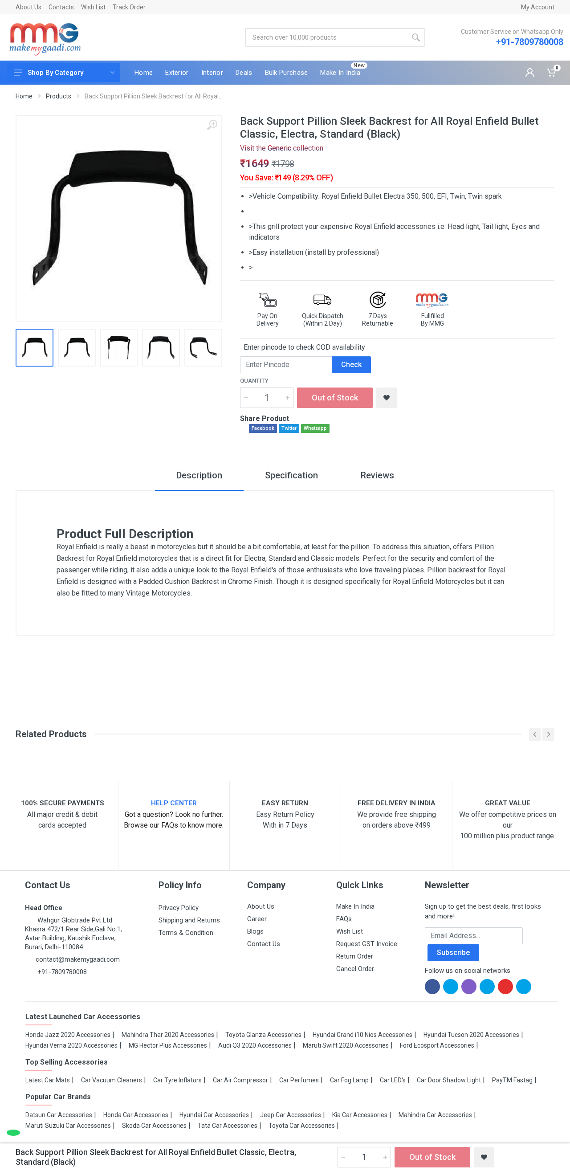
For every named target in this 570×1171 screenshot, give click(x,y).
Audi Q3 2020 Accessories (255, 1045)
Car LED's (393, 1080)
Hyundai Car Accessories (214, 1114)
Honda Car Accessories (135, 1114)
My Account (537, 7)
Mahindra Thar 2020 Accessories (168, 1034)
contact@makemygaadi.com (78, 959)
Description (199, 475)
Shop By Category (55, 73)
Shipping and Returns (189, 920)
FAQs (344, 919)
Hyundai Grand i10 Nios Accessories (362, 1034)
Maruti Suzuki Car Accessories (68, 1125)
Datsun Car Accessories (58, 1114)
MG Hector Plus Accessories (168, 1045)
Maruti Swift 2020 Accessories (346, 1045)
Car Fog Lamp (349, 1080)
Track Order (129, 7)
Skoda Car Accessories (154, 1125)
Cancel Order (355, 969)
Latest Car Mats (47, 1080)
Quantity (254, 380)
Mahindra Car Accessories (435, 1114)
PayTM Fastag (512, 1080)
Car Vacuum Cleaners (111, 1080)
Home (24, 96)
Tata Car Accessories (227, 1125)
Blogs (255, 931)
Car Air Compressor (240, 1080)
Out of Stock (335, 397)
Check (351, 364)
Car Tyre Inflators (177, 1080)
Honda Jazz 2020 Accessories (67, 1034)
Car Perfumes (299, 1080)
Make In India (355, 906)
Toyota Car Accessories (302, 1125)
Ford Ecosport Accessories (437, 1045)
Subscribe (453, 952)
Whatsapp (315, 428)
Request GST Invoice (366, 944)
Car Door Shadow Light (449, 1080)
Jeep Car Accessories (290, 1114)
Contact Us (263, 944)
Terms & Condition (186, 933)
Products (58, 96)
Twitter (289, 428)
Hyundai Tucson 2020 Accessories (471, 1034)
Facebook (263, 428)
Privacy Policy (179, 908)
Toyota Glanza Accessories (263, 1034)
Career (257, 919)
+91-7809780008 (529, 42)
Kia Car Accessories (359, 1114)
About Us (28, 7)
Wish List (93, 7)
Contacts (61, 7)
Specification (291, 475)
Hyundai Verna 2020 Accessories (71, 1045)
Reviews (377, 475)
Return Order (354, 956)
